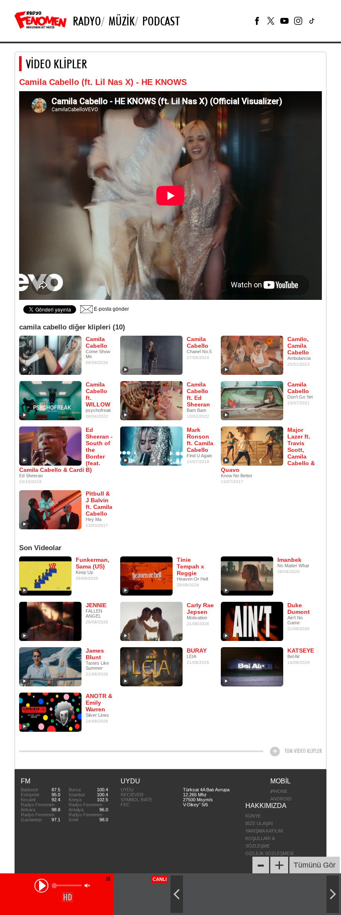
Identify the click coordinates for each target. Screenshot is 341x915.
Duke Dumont (298, 608)
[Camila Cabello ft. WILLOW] (50, 400)
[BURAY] (151, 666)
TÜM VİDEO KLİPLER (303, 751)
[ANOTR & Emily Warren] (50, 712)
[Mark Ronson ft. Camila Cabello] (151, 446)
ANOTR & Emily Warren (99, 703)
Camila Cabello (96, 342)
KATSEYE (300, 650)
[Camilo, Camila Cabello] (252, 355)
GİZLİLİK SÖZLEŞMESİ (269, 853)
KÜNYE (253, 815)
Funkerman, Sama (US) (92, 563)
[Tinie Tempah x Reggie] (146, 575)
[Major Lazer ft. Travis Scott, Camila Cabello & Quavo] (252, 446)
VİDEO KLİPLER (56, 63)
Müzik (122, 20)
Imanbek (289, 559)
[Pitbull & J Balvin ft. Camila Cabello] (50, 509)
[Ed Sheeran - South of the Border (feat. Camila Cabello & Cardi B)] (50, 446)
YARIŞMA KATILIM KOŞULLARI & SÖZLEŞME (264, 838)
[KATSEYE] (252, 666)
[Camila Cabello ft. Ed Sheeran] (151, 400)
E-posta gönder (111, 309)
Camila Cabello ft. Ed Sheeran (198, 394)
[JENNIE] (50, 621)
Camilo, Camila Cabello (298, 346)
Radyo (87, 20)
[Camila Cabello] (50, 355)
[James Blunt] (50, 666)
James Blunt (95, 654)
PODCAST (161, 20)
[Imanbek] (247, 575)
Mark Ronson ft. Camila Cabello (200, 439)
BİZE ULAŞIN (259, 823)
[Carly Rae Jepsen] (151, 621)
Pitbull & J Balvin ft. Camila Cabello (99, 503)
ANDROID (281, 798)
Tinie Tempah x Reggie (190, 566)
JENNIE (96, 605)
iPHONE (278, 791)
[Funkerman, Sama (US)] (45, 575)
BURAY (197, 650)
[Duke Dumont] (252, 621)
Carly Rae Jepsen (200, 608)
